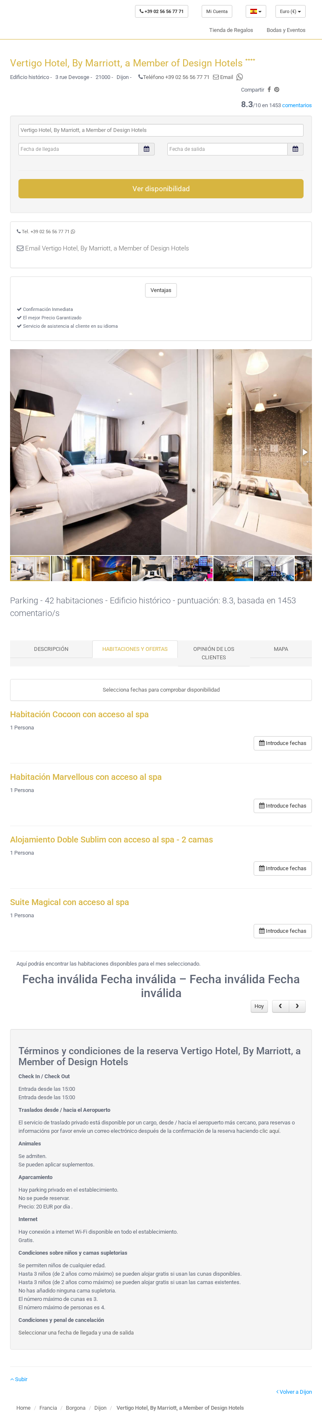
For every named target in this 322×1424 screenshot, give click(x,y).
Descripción (51, 649)
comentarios (297, 105)
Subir (20, 1379)
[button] (304, 452)
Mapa (281, 649)
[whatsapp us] (239, 77)
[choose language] (256, 11)
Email (226, 77)
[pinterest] (276, 90)
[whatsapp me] (73, 231)
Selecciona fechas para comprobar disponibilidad (161, 690)
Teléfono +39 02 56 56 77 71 (176, 77)
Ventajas (161, 290)
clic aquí (269, 1131)
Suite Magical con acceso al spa (69, 902)
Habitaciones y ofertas (135, 649)
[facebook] (269, 90)
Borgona (76, 1408)
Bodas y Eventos (286, 30)
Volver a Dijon (295, 1392)
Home (23, 1408)
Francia (48, 1408)
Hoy (259, 1006)
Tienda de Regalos (231, 30)
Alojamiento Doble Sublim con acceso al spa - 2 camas (111, 840)
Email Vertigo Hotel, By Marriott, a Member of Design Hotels (107, 248)
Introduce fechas (285, 743)
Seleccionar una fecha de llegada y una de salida (76, 1332)
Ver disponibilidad (161, 188)
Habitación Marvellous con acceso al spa (86, 777)
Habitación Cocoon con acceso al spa (79, 714)
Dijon (100, 1408)
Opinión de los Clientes (213, 653)
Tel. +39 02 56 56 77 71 (46, 231)
